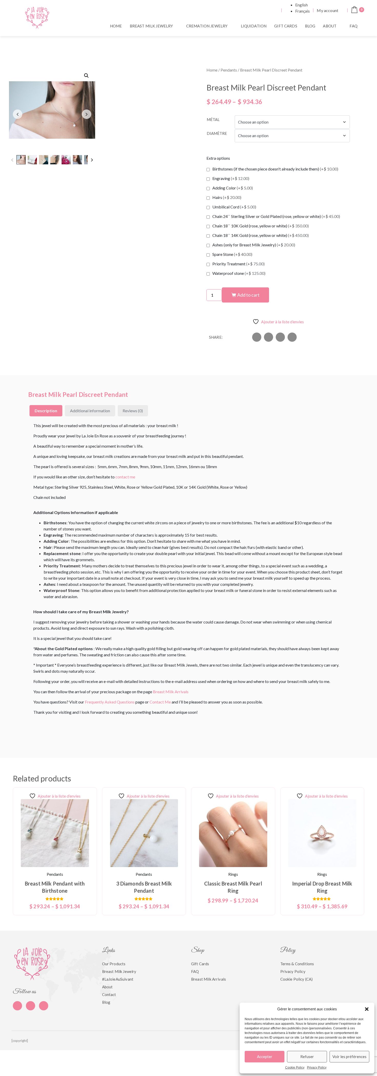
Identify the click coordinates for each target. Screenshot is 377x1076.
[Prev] (12, 159)
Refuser (307, 1056)
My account (327, 10)
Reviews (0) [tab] (133, 410)
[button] (366, 1009)
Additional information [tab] (90, 410)
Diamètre (217, 133)
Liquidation (254, 26)
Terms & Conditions (297, 963)
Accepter (264, 1056)
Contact (109, 994)
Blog (310, 26)
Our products (114, 963)
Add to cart (248, 295)
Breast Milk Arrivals (170, 691)
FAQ (353, 26)
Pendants (229, 69)
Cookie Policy (294, 1067)
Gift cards (285, 26)
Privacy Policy (316, 1067)
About (329, 26)
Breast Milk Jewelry (151, 26)
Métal (213, 119)
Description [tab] (46, 410)
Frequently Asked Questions (110, 701)
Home (116, 26)
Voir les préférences (349, 1056)
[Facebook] (17, 1005)
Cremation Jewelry (207, 26)
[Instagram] (43, 1005)
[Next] (92, 159)
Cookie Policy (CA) (296, 979)
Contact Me (160, 701)
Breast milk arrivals (208, 979)
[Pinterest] (30, 1005)
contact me (125, 476)
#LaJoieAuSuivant (117, 979)
